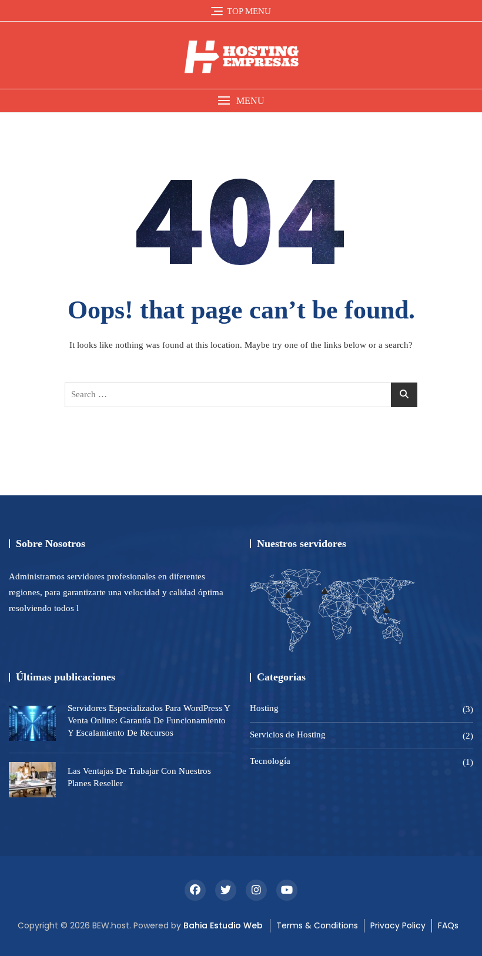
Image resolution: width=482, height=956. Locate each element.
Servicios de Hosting (288, 734)
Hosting (264, 708)
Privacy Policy (398, 925)
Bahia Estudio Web (223, 925)
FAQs (448, 925)
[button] (241, 100)
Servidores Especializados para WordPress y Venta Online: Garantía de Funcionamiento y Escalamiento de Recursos (149, 720)
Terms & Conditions (317, 925)
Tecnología (270, 761)
